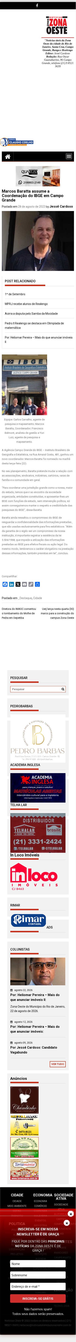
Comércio (40, 1205)
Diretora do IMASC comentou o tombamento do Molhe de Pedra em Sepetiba (19, 613)
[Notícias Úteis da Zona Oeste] (8, 156)
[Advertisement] (38, 105)
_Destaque (25, 598)
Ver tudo (57, 1064)
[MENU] (69, 156)
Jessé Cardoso (61, 206)
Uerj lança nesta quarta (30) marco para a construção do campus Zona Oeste (57, 613)
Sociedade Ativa (61, 1207)
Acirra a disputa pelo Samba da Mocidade (31, 313)
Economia (40, 1201)
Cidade (37, 598)
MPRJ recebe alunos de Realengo (26, 304)
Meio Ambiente (16, 1205)
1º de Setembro (15, 294)
